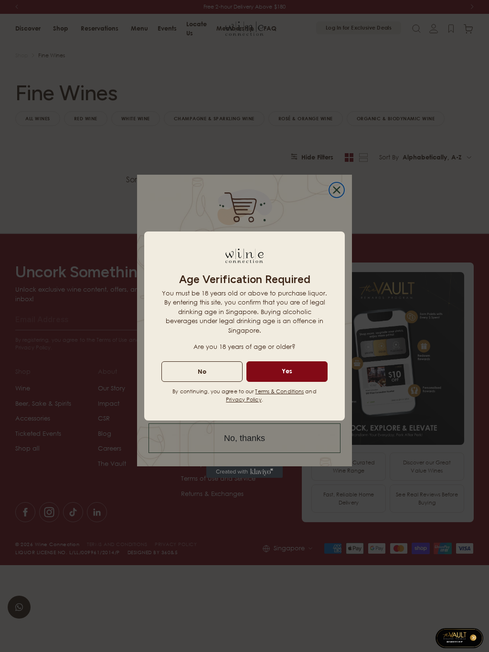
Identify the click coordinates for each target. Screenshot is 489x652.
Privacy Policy (243, 399)
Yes (287, 371)
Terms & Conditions (279, 391)
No (202, 371)
